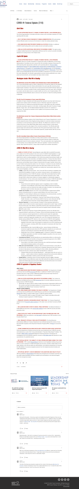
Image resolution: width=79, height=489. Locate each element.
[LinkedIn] (68, 479)
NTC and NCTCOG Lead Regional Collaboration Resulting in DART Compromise (18, 388)
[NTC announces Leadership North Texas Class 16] (59, 381)
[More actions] (61, 19)
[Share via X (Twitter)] (20, 362)
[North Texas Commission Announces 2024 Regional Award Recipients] (39, 381)
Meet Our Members (43, 10)
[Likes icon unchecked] (20, 428)
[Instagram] (65, 479)
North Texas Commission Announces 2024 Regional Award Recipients (39, 388)
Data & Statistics (28, 10)
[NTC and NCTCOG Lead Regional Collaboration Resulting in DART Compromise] (19, 381)
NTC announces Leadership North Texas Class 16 (59, 388)
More (51, 10)
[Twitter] (59, 479)
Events (35, 10)
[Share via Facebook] (17, 362)
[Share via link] (26, 362)
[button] (67, 10)
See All (67, 373)
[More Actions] (61, 414)
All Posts (12, 10)
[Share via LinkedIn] (23, 362)
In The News (19, 10)
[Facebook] (62, 479)
